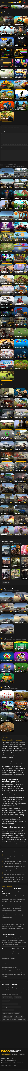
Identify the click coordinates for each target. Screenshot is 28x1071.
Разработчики (20, 1062)
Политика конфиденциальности (8, 1060)
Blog (14, 1062)
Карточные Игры (9, 638)
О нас (11, 1058)
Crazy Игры (7, 687)
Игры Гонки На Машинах (12, 589)
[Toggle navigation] (3, 2)
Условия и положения (6, 1062)
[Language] (25, 2)
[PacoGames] (11, 1051)
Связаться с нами (5, 1058)
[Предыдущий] (23, 131)
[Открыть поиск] (20, 2)
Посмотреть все (6, 582)
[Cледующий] (26, 131)
